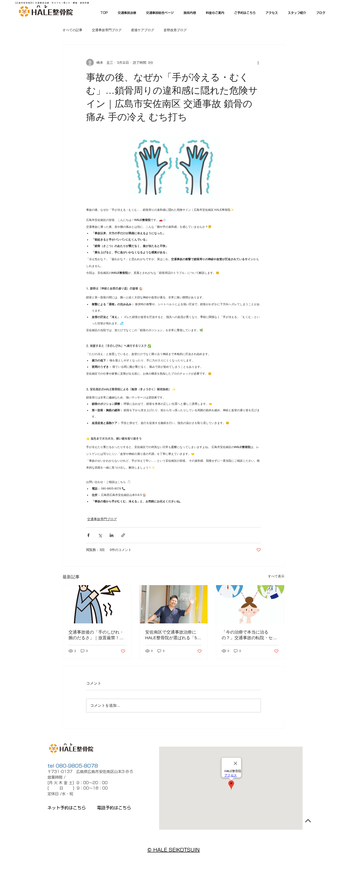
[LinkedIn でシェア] (111, 535)
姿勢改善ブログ (175, 30)
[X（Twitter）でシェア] (100, 535)
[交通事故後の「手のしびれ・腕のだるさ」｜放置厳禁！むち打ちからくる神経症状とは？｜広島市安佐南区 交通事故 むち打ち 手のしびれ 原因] (97, 604)
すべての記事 (72, 30)
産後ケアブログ (142, 30)
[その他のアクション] (258, 62)
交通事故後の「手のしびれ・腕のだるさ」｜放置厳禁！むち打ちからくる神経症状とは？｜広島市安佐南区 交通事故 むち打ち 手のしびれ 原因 (96, 635)
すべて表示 (276, 576)
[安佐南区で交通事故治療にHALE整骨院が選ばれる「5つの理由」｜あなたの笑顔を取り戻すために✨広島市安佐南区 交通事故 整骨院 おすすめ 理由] (174, 604)
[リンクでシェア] (123, 535)
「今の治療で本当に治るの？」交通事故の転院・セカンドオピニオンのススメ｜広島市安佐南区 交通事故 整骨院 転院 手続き (249, 635)
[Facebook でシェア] (88, 535)
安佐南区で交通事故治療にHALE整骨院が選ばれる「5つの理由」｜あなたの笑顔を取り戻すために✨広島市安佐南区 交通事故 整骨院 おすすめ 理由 (173, 635)
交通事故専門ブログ (107, 30)
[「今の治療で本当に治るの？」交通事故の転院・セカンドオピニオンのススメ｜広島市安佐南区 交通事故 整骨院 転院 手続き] (250, 604)
